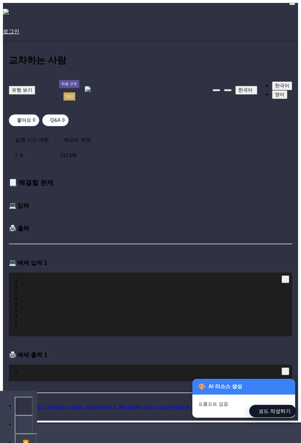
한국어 (245, 90)
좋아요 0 (26, 120)
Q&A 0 (57, 120)
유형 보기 (22, 90)
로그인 (11, 31)
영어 (279, 94)
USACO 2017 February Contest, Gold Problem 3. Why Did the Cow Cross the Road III (104, 407)
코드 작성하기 (274, 411)
